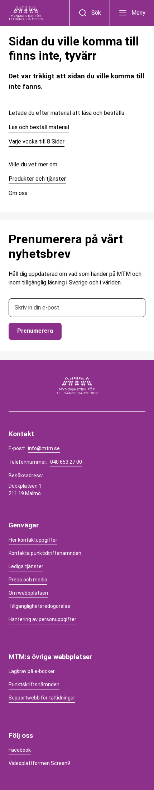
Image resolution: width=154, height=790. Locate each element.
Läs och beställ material (39, 127)
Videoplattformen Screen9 (39, 763)
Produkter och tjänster (37, 178)
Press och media (28, 579)
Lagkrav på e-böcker (32, 671)
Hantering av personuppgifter (42, 619)
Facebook (20, 750)
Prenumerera (35, 330)
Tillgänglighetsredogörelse (39, 606)
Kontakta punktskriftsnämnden (45, 553)
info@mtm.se (44, 448)
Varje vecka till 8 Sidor (36, 141)
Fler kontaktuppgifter (33, 540)
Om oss (18, 193)
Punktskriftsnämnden (34, 684)
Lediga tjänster (26, 566)
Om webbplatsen (28, 593)
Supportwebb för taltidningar (42, 698)
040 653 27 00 (66, 462)
